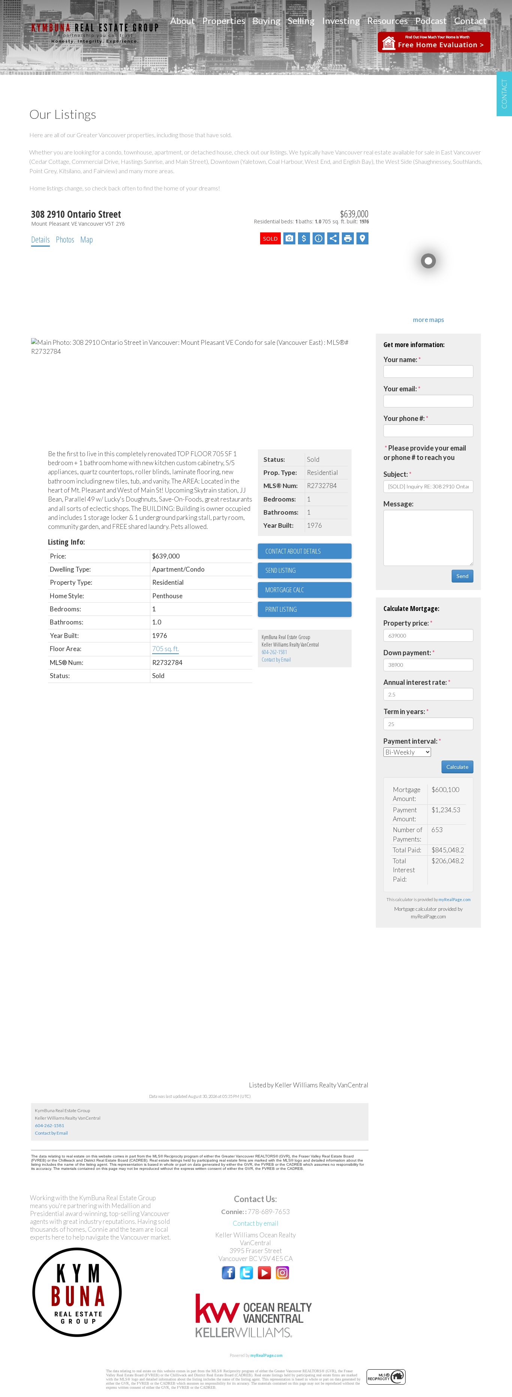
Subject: (395, 474)
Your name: (400, 359)
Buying (266, 20)
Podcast (431, 20)
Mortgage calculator (308, 590)
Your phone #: (404, 418)
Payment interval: (410, 741)
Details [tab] (40, 239)
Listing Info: (66, 542)
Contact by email (255, 1223)
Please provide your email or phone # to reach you (424, 453)
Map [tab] (86, 239)
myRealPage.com (455, 899)
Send (463, 576)
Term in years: (404, 711)
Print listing (281, 609)
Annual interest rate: (415, 682)
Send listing (280, 570)
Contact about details (293, 551)
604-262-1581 (274, 652)
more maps (428, 319)
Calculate (457, 767)
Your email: (400, 389)
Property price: (406, 623)
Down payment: (407, 652)
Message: (398, 504)
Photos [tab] (65, 239)
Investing (341, 20)
